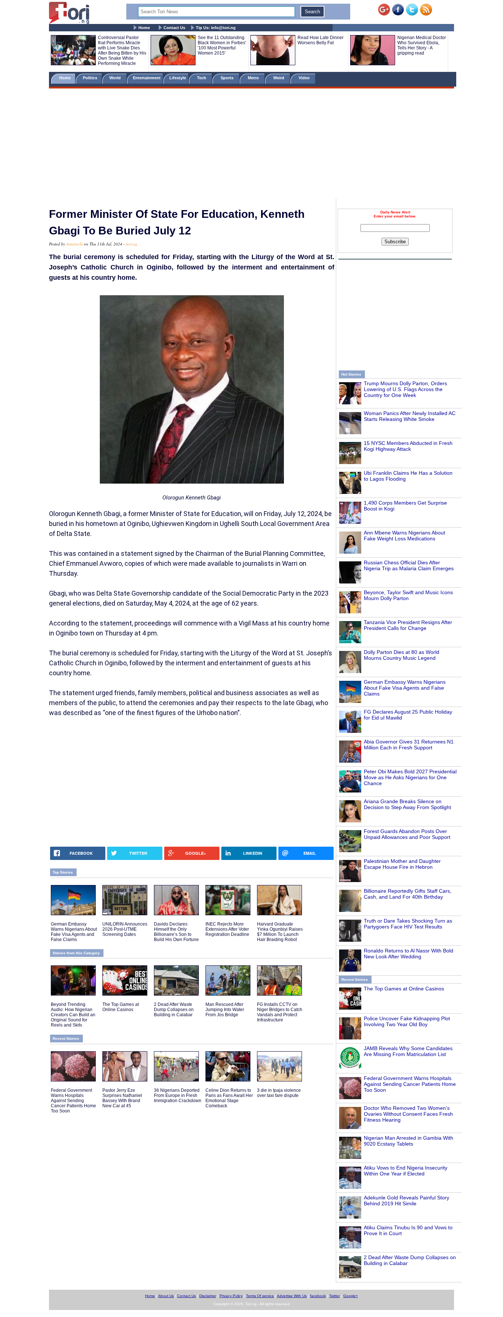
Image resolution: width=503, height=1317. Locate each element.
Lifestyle (177, 78)
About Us (166, 1296)
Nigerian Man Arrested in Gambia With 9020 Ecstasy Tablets (408, 1141)
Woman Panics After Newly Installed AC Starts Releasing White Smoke (409, 416)
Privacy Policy (231, 1296)
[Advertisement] (251, 144)
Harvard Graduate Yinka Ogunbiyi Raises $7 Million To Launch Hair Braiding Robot (280, 931)
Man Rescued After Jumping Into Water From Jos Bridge (224, 1009)
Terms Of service (260, 1296)
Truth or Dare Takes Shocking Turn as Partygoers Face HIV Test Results (408, 924)
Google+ (350, 1296)
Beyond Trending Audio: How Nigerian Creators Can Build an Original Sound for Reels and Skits (73, 1015)
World (116, 78)
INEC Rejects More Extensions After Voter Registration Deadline (227, 929)
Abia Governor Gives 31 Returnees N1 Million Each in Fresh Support (409, 744)
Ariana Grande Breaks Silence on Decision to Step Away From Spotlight (407, 804)
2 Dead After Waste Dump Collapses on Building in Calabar (174, 1009)
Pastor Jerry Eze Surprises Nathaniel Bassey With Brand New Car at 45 (122, 1098)
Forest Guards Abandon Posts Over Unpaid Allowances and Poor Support (407, 834)
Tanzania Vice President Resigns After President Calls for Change (408, 625)
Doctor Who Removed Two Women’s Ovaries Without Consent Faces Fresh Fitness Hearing (408, 1114)
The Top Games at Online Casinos (404, 989)
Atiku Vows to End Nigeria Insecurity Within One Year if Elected (405, 1171)
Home (144, 27)
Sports (227, 78)
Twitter (334, 1296)
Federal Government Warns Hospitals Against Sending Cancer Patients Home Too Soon (410, 1084)
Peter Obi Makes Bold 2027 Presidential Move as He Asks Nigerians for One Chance (410, 777)
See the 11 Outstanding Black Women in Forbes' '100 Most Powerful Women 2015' (222, 45)
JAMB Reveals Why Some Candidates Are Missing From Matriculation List (408, 1051)
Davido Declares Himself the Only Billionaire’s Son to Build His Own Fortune (176, 931)
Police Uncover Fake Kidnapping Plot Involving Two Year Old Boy (407, 1021)
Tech (202, 78)
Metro (253, 78)
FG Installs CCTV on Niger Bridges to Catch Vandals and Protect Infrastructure (279, 1012)
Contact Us (174, 27)
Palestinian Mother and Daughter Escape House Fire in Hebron (402, 864)
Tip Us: (216, 27)
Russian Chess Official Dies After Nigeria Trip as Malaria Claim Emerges (409, 565)
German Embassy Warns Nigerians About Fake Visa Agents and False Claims (405, 688)
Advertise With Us (292, 1296)
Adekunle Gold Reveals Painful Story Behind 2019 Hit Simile (406, 1200)
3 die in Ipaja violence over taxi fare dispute (279, 1093)
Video (304, 78)
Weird (279, 78)
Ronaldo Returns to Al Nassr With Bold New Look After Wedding (408, 953)
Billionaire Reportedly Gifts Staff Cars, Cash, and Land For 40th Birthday (407, 894)
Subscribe (395, 241)
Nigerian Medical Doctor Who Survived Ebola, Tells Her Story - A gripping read (421, 45)
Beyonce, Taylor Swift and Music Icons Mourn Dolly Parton (408, 595)
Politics (91, 78)
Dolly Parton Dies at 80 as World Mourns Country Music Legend (401, 655)
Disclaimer (207, 1296)
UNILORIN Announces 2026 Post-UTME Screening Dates (124, 929)
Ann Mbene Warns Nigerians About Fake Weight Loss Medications (404, 535)
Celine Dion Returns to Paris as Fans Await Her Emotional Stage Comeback (229, 1098)
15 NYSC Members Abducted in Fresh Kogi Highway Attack (408, 446)
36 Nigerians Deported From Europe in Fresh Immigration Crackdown (177, 1095)
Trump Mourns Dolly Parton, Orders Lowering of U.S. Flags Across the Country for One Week (405, 389)
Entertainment (147, 78)
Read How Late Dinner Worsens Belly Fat (321, 40)
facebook (318, 1296)
